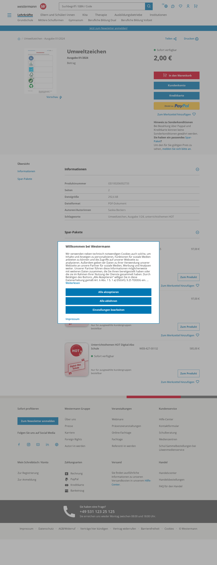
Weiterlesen (73, 283)
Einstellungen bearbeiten (109, 310)
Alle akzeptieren (108, 292)
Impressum (72, 319)
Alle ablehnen (108, 301)
